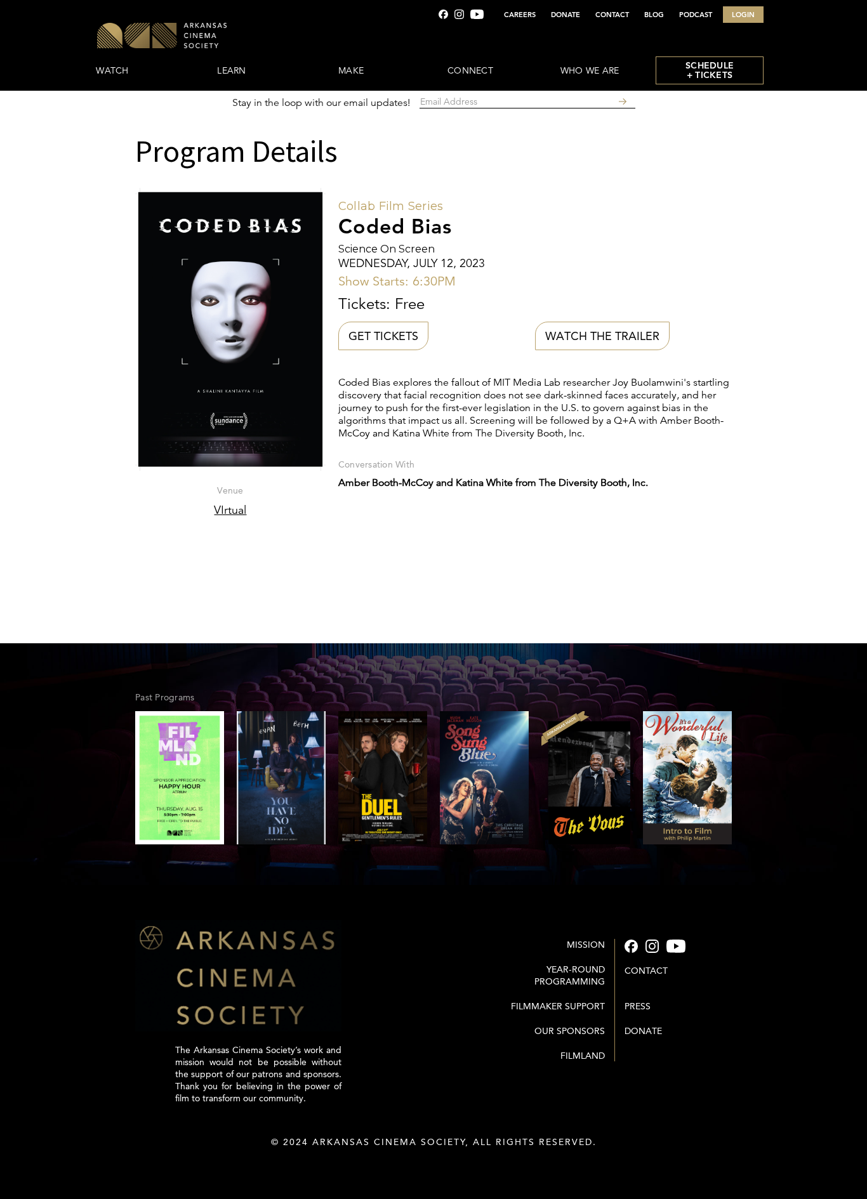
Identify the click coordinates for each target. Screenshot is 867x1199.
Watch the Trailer (602, 336)
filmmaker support (558, 1006)
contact (646, 970)
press (638, 1006)
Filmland (582, 1055)
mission (586, 944)
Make (351, 70)
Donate (643, 1031)
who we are (589, 70)
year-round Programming (569, 975)
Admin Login (434, 1167)
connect (470, 70)
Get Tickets (383, 336)
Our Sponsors (569, 1031)
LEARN (231, 70)
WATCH (112, 70)
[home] (200, 36)
